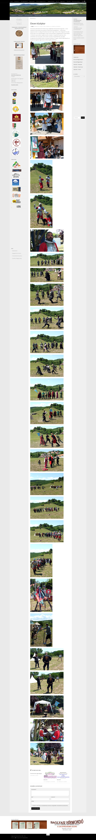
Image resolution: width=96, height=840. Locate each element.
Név (32, 797)
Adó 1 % (57, 1)
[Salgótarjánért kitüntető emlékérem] (19, 36)
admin (32, 26)
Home (11, 1)
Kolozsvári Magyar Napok (78, 62)
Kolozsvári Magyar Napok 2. (78, 59)
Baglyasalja (62, 1)
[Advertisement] (14, 228)
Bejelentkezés (14, 250)
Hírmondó (68, 1)
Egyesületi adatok (14, 84)
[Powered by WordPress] (15, 837)
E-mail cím (53, 797)
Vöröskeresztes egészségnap (36, 773)
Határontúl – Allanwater (78, 64)
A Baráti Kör (16, 1)
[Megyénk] (14, 96)
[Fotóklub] (16, 146)
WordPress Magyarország (16, 258)
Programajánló (32, 1)
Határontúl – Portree (77, 69)
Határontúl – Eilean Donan (78, 67)
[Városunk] (13, 103)
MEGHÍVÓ (45, 780)
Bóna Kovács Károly (76, 1)
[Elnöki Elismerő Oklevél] (19, 69)
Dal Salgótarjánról (24, 1)
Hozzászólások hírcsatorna (17, 256)
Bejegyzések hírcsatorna (16, 253)
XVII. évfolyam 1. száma (67, 829)
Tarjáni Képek (76, 57)
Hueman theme (25, 837)
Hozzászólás (33, 789)
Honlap (32, 801)
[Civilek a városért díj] (19, 47)
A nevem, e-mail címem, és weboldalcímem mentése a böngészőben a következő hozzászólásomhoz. (50, 805)
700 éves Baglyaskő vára (40, 1)
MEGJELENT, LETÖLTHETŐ (67, 828)
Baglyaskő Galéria (51, 1)
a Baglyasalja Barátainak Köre (19, 50)
